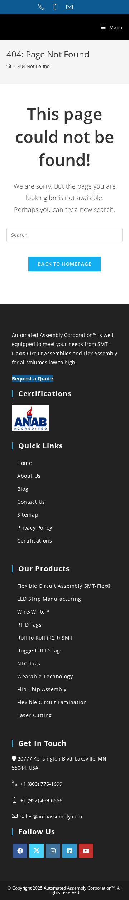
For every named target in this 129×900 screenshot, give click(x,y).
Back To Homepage (64, 263)
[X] (36, 851)
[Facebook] (20, 851)
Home (24, 463)
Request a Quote (32, 378)
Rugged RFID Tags (40, 650)
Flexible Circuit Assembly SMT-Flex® (64, 585)
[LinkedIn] (69, 851)
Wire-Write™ (33, 611)
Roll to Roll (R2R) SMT (45, 637)
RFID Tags (29, 624)
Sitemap (27, 514)
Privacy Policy (34, 527)
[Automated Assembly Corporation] (8, 66)
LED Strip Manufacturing (49, 598)
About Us (29, 475)
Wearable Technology (45, 676)
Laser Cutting (34, 715)
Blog (22, 488)
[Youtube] (86, 851)
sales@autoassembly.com (51, 816)
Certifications (34, 540)
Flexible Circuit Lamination (52, 702)
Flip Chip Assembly (42, 689)
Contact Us (31, 501)
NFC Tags (28, 663)
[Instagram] (53, 851)
